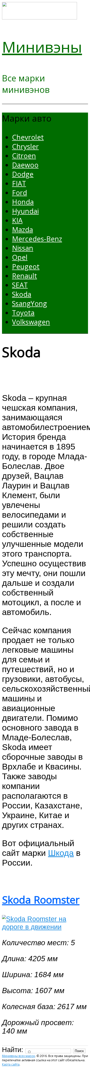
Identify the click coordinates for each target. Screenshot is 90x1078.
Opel (20, 257)
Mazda (22, 229)
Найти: (12, 1050)
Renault (24, 275)
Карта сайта (11, 1064)
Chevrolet (28, 137)
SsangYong (29, 303)
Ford (19, 192)
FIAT (19, 183)
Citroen (24, 155)
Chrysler (25, 146)
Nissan (22, 248)
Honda (23, 201)
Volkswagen (31, 321)
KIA (17, 220)
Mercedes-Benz (37, 238)
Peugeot (26, 266)
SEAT (20, 285)
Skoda (21, 294)
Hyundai (25, 211)
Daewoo (25, 164)
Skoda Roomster (41, 900)
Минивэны (42, 46)
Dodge (23, 174)
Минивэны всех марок (18, 1056)
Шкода (61, 853)
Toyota (23, 312)
